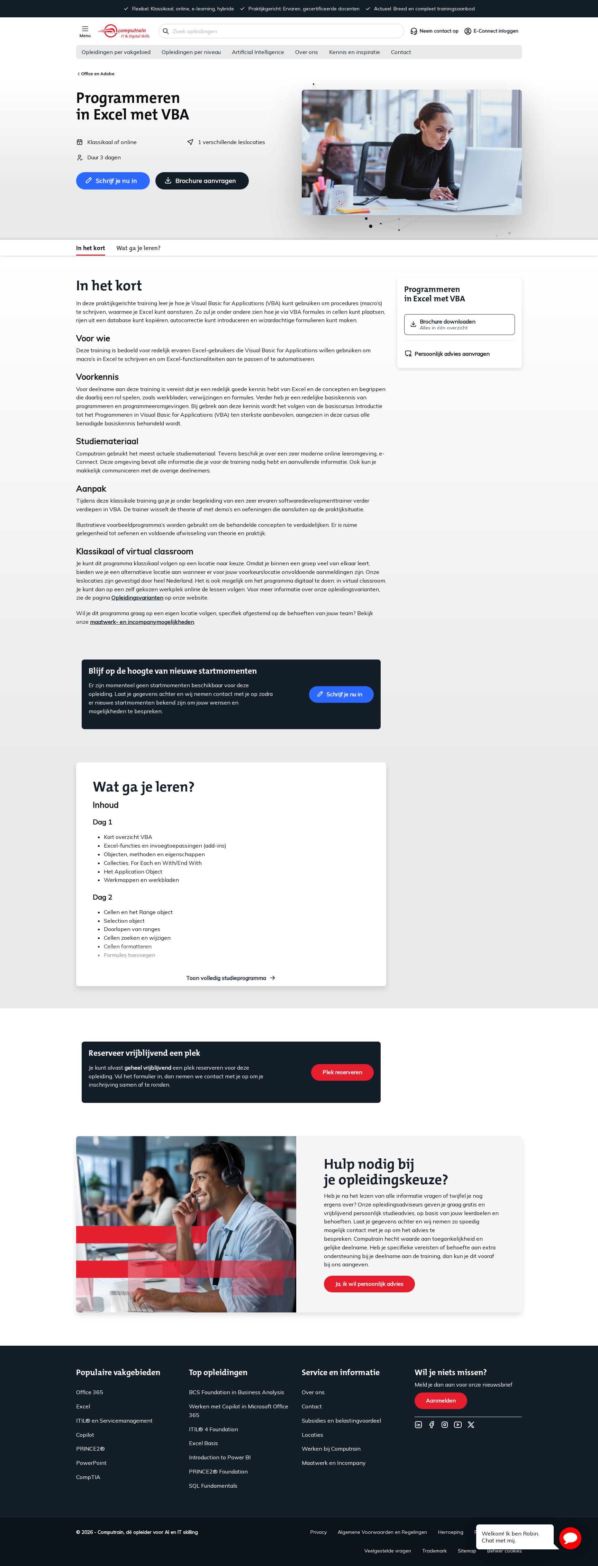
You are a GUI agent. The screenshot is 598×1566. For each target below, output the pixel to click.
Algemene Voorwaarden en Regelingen (382, 1532)
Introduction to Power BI (220, 1457)
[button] (570, 1538)
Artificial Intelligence (258, 51)
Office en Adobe (98, 73)
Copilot (85, 1434)
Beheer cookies (504, 1551)
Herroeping (450, 1532)
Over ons (306, 51)
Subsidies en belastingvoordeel (341, 1420)
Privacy (318, 1532)
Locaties (312, 1434)
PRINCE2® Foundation (218, 1471)
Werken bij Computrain (331, 1448)
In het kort (90, 248)
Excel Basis (203, 1443)
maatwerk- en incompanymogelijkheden (142, 621)
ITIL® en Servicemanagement (114, 1420)
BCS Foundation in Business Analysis (236, 1392)
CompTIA (88, 1477)
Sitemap (467, 1551)
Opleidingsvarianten (137, 597)
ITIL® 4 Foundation (213, 1429)
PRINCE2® (90, 1448)
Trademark (434, 1551)
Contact (401, 51)
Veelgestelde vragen (387, 1551)
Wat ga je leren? (138, 248)
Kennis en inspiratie (354, 51)
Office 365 (89, 1392)
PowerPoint (91, 1462)
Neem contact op (439, 31)
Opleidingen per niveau (191, 51)
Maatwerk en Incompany (334, 1462)
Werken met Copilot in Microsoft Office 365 (238, 1410)
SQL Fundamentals (213, 1485)
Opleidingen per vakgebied (116, 51)
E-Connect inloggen (496, 31)
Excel (83, 1406)
